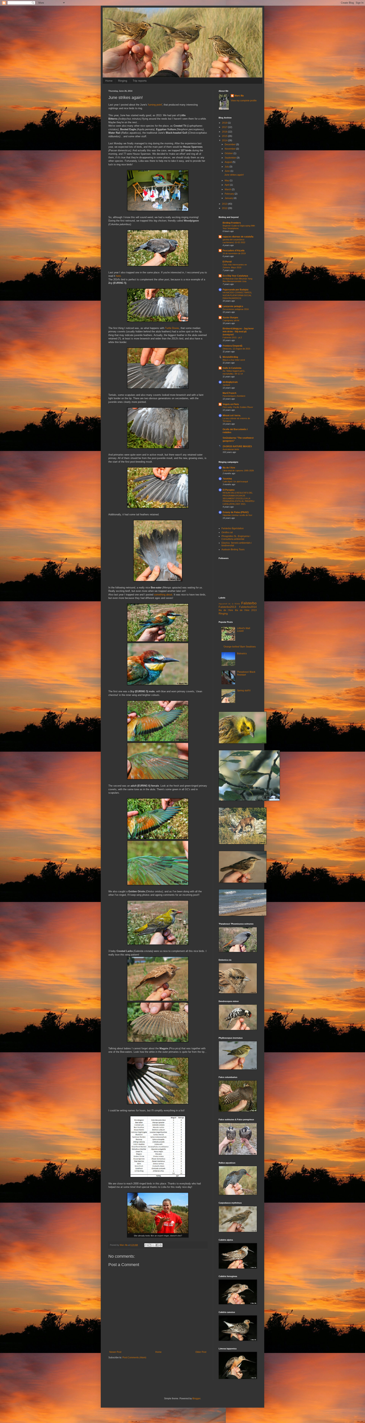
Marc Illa (239, 95)
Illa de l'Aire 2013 (246, 610)
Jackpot (226, 385)
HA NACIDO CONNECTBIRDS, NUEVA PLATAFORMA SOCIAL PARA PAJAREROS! (237, 295)
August (228, 162)
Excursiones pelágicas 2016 (236, 309)
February (230, 193)
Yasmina (227, 478)
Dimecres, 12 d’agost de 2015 (236, 349)
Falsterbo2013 (227, 606)
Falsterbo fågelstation (232, 528)
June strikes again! (234, 174)
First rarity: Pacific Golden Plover (238, 407)
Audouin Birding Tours (232, 549)
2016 (225, 131)
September (231, 157)
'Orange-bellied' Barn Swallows (239, 646)
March (228, 189)
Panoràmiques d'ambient (234, 396)
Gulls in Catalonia (232, 368)
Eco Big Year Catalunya (235, 275)
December (230, 144)
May (227, 180)
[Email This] (146, 1245)
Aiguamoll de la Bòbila (229, 604)
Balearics (242, 653)
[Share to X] (153, 1245)
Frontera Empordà (232, 346)
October (229, 153)
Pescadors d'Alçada (233, 250)
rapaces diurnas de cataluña (238, 236)
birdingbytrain (230, 382)
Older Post (200, 1352)
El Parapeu (228, 490)
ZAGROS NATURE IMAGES (237, 446)
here (118, 275)
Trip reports (140, 80)
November (230, 148)
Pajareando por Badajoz (235, 289)
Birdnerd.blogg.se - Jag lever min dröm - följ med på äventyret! (238, 331)
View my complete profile (244, 100)
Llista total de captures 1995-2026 (238, 470)
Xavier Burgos (230, 317)
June (227, 171)
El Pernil (227, 261)
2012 (225, 208)
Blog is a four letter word (234, 360)
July (227, 166)
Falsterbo (249, 603)
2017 (225, 127)
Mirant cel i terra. (232, 415)
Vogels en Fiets (231, 404)
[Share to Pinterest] (161, 1245)
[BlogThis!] (150, 1245)
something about (163, 594)
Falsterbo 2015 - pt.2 (232, 337)
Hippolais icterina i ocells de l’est (237, 515)
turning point (155, 104)
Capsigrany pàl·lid (231, 320)
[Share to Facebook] (157, 1245)
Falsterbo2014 (248, 606)
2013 (225, 204)
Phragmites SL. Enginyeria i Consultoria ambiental (235, 537)
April (227, 185)
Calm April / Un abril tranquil (235, 481)
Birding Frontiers (232, 223)
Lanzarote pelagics (233, 306)
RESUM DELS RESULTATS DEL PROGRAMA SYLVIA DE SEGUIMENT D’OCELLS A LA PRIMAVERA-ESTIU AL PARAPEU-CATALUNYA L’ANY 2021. (239, 498)
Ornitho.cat (227, 532)
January (229, 198)
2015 (225, 136)
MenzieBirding (230, 357)
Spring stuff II (243, 690)
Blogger (196, 1398)
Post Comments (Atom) (134, 1357)
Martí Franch (229, 393)
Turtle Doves (172, 328)
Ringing (122, 80)
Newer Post (115, 1352)
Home (109, 80)
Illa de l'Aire (229, 467)
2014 (225, 140)
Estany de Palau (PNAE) (236, 512)
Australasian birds (231, 449)
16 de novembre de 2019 (234, 253)
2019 (225, 122)
